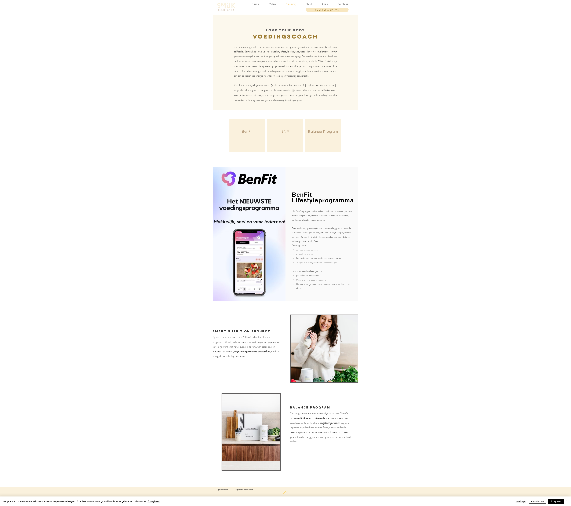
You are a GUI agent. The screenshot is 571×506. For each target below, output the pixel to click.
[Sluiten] (567, 501)
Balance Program (310, 407)
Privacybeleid (154, 501)
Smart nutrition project (241, 331)
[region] (247, 135)
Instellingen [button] (521, 501)
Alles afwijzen (537, 501)
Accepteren (556, 501)
